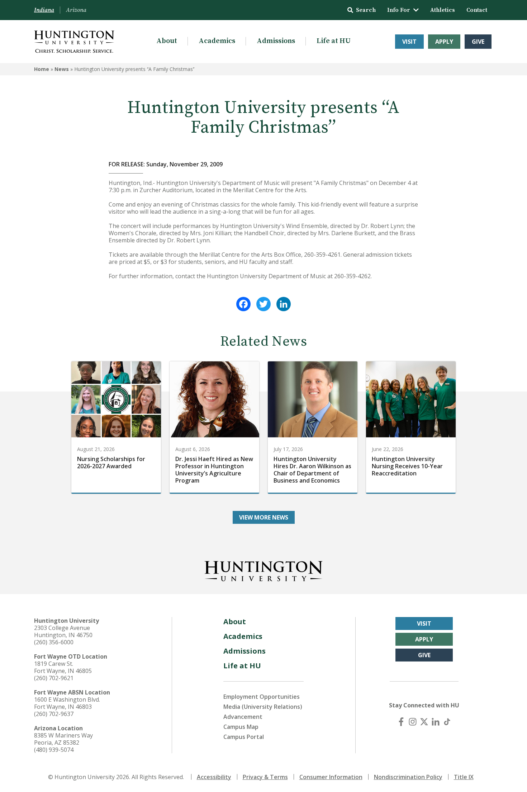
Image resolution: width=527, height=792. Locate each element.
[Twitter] (263, 304)
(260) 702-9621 (53, 678)
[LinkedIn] (283, 304)
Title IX (464, 777)
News (61, 69)
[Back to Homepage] (263, 569)
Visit (409, 42)
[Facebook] (243, 304)
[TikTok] (447, 721)
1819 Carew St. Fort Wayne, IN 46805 (63, 667)
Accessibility (214, 777)
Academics (217, 41)
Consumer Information (330, 777)
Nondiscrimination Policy (408, 777)
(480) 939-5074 (53, 750)
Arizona (76, 10)
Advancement (242, 717)
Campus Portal (243, 737)
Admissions (276, 41)
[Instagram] (412, 721)
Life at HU (334, 41)
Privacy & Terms (265, 777)
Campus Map (240, 727)
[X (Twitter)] (424, 721)
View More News (263, 517)
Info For (398, 10)
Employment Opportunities (261, 697)
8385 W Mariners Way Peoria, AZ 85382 (63, 738)
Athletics (442, 10)
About (166, 41)
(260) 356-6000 (53, 642)
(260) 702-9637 (53, 714)
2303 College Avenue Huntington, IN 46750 (63, 631)
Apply (444, 42)
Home (41, 69)
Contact (476, 10)
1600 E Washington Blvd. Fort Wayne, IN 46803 (67, 703)
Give (478, 42)
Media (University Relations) (262, 707)
